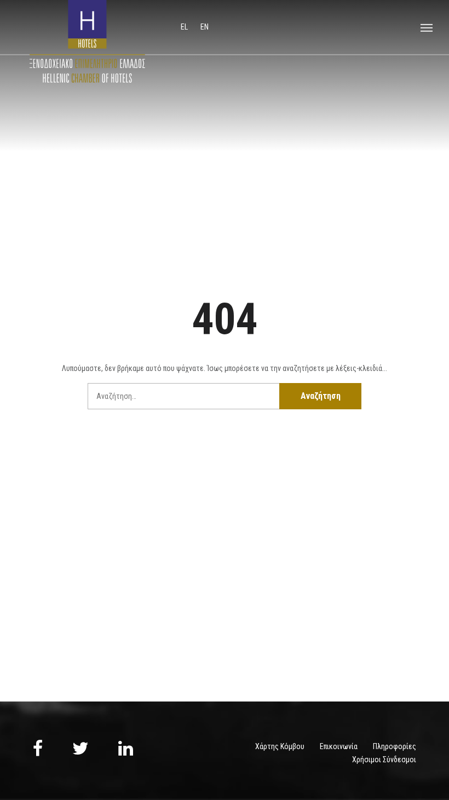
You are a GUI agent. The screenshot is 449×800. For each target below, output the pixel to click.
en (204, 26)
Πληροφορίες (394, 746)
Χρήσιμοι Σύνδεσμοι (384, 759)
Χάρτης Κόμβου (279, 746)
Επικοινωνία (339, 746)
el (185, 26)
